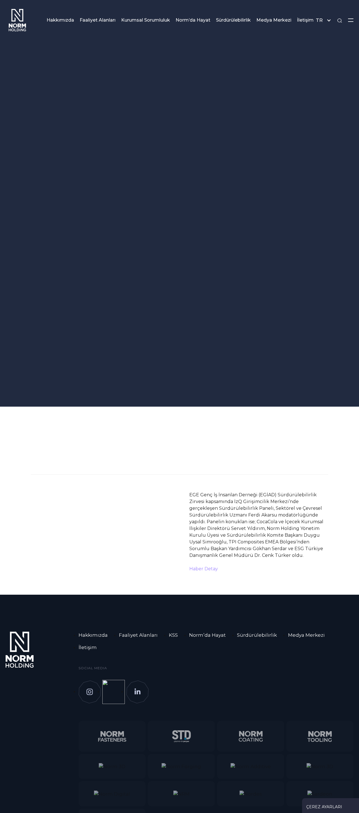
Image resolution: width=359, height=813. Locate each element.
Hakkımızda (60, 20)
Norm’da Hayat (193, 20)
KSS (173, 635)
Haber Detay (203, 568)
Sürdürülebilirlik (233, 20)
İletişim (305, 20)
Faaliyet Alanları (98, 20)
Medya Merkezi (273, 20)
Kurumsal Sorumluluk (145, 20)
